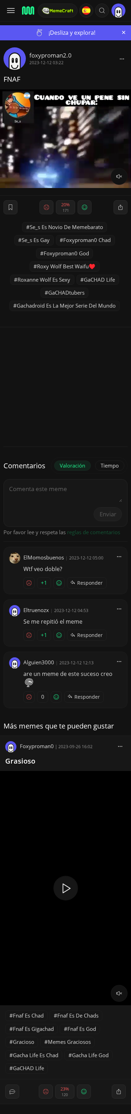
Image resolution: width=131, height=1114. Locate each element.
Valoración (72, 465)
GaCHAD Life (99, 279)
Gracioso (23, 1041)
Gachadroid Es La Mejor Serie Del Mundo (66, 305)
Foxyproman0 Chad (87, 239)
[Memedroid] (27, 10)
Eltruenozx (36, 609)
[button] (102, 11)
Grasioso (20, 761)
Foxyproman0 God (66, 253)
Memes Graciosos (69, 1041)
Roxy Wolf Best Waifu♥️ (66, 266)
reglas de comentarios (93, 532)
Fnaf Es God (81, 1028)
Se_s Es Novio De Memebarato (66, 226)
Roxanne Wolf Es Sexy (43, 279)
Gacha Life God (90, 1055)
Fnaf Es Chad (28, 1015)
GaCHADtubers (66, 292)
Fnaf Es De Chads (78, 1015)
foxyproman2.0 (50, 55)
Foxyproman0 (37, 746)
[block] (122, 58)
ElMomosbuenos (43, 557)
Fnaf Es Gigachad (33, 1028)
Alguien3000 (39, 662)
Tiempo (110, 465)
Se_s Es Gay (36, 239)
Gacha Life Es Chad (35, 1055)
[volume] (119, 176)
